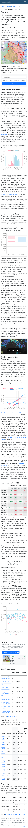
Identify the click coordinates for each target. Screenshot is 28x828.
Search (14, 84)
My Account (4, 134)
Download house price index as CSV (11, 413)
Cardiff (8, 6)
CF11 (15, 6)
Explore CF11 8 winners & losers (11, 652)
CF (12, 6)
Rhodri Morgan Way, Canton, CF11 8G (6, 683)
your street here (11, 716)
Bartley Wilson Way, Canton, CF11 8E (6, 693)
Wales (2, 6)
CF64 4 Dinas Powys (3, 738)
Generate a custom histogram (9, 194)
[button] (3, 43)
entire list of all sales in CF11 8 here (15, 814)
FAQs (25, 826)
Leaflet (25, 63)
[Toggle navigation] (25, 2)
